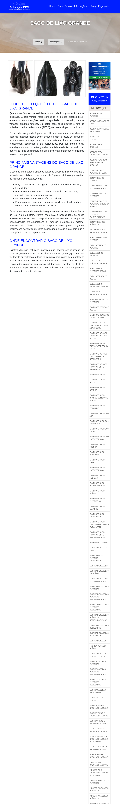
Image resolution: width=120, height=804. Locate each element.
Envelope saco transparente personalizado (97, 535)
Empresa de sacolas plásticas (99, 293)
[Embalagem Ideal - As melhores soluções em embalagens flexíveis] (20, 6)
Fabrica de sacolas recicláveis (99, 634)
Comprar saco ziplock (97, 179)
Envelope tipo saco (99, 543)
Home (52, 7)
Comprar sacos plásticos (97, 223)
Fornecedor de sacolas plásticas (99, 730)
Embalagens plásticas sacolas (99, 262)
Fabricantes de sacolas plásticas (99, 714)
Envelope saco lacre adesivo (97, 469)
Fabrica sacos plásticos (96, 699)
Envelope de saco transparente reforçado (98, 356)
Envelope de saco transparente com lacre (99, 346)
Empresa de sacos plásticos (99, 301)
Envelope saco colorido (97, 407)
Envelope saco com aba (99, 414)
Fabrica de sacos (98, 641)
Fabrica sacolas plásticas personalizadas (98, 672)
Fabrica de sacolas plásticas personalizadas (99, 597)
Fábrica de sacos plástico (98, 647)
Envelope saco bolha (97, 381)
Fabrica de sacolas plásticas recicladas (99, 607)
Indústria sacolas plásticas (99, 797)
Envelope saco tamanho (97, 507)
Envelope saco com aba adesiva (99, 422)
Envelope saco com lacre (99, 430)
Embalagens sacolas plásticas (99, 285)
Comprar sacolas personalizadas (98, 187)
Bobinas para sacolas (96, 145)
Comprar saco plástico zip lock (98, 171)
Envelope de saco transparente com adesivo (99, 335)
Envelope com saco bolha (99, 308)
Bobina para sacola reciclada (99, 130)
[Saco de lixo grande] (20, 78)
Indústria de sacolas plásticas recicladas (99, 772)
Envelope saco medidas (97, 476)
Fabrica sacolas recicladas (98, 691)
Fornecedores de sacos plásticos (98, 748)
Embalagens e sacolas (96, 254)
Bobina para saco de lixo (99, 122)
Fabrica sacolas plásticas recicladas (98, 682)
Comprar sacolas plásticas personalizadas (98, 214)
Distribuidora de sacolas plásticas (99, 231)
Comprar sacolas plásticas (98, 195)
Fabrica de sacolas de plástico (99, 572)
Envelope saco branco (97, 389)
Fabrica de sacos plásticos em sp (98, 655)
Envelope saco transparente (97, 515)
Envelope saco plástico (97, 492)
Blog (93, 6)
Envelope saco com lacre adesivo (99, 438)
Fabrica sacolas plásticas (98, 662)
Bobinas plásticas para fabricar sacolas (98, 162)
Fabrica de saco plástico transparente (97, 558)
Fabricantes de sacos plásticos (98, 722)
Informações (80, 6)
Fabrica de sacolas (99, 566)
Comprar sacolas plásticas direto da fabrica (99, 204)
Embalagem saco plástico (98, 246)
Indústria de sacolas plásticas (99, 763)
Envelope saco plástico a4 (97, 500)
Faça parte (103, 6)
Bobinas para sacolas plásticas (99, 153)
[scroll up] (112, 792)
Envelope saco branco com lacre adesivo (99, 398)
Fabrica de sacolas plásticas (99, 587)
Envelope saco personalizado (97, 484)
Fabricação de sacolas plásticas (99, 706)
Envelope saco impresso (97, 453)
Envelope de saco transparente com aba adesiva (99, 325)
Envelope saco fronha (97, 445)
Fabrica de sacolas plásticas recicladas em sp (99, 617)
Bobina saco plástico (95, 138)
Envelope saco (97, 375)
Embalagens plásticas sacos (98, 270)
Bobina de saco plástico (97, 114)
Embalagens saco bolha (98, 277)
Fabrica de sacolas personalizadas (99, 580)
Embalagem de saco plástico (99, 239)
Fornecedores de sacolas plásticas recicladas (99, 739)
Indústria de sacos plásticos (99, 781)
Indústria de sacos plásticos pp (99, 789)
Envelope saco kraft (97, 461)
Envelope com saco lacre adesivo (99, 316)
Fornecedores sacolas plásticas (99, 756)
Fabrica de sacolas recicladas (99, 626)
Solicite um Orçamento (100, 99)
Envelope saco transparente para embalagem (99, 524)
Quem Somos (65, 6)
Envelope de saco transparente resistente (98, 367)
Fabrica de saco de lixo (99, 549)
